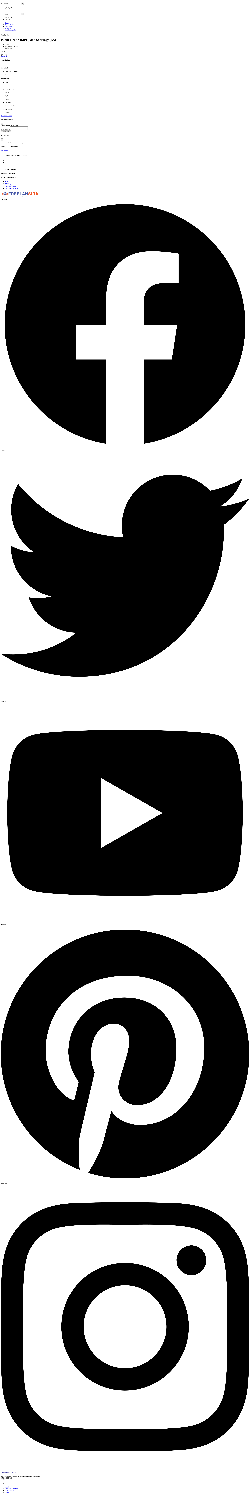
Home (6, 23)
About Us (8, 183)
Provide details (5, 129)
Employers (8, 28)
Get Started (4, 150)
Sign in (13, 30)
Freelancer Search (10, 187)
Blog (6, 181)
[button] (125, 1484)
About (7, 1487)
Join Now (8, 30)
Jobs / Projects (9, 24)
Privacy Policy (9, 1490)
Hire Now (4, 56)
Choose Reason (5, 125)
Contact (7, 1492)
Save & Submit (6, 131)
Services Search (9, 185)
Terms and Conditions (11, 188)
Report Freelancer (6, 116)
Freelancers (8, 26)
